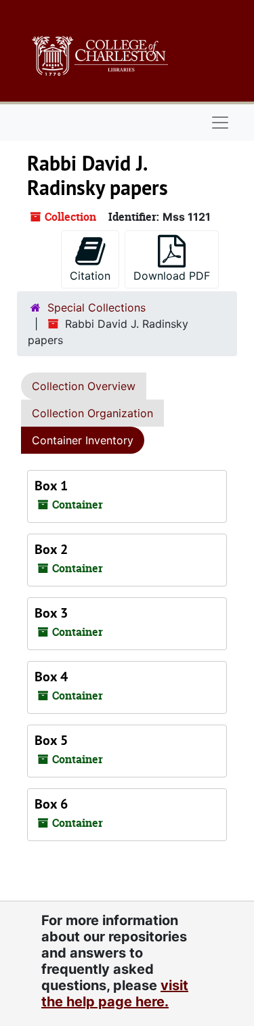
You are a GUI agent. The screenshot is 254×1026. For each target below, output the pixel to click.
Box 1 (51, 485)
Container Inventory (82, 440)
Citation (90, 275)
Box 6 (51, 804)
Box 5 (51, 740)
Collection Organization (92, 413)
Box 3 (51, 613)
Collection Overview (83, 386)
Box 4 (51, 676)
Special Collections (96, 307)
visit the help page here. (114, 993)
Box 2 (51, 549)
